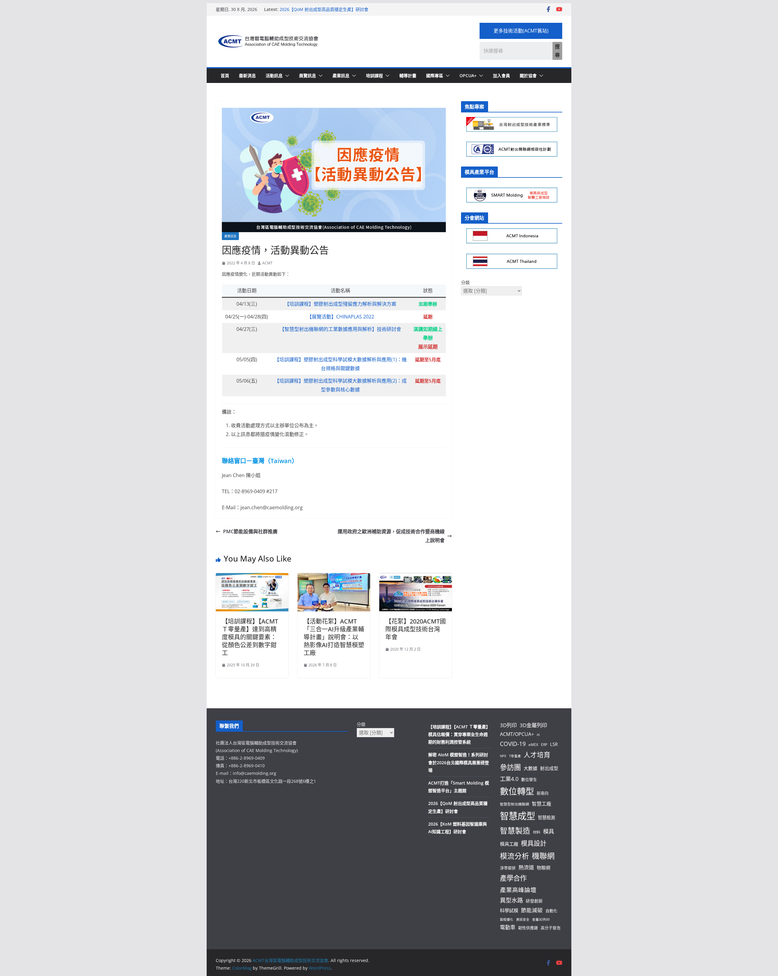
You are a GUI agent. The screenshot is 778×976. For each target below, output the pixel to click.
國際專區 (434, 75)
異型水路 (511, 900)
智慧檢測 (546, 817)
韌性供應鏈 (528, 927)
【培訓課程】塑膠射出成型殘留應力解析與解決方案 (340, 304)
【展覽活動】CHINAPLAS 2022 (340, 316)
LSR (554, 744)
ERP (544, 744)
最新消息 (247, 75)
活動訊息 (274, 75)
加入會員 (501, 75)
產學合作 (513, 878)
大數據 (530, 768)
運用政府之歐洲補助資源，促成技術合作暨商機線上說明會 (391, 536)
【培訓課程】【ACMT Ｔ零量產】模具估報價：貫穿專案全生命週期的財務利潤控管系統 (459, 734)
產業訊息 (340, 75)
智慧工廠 (541, 803)
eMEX (533, 744)
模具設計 (533, 843)
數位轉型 (517, 791)
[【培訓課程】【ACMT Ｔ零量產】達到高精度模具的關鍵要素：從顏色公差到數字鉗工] (252, 577)
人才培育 (537, 754)
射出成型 (549, 768)
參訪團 (510, 767)
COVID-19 (513, 744)
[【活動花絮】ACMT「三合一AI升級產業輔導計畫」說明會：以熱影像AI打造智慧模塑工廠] (334, 577)
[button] (286, 75)
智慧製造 (515, 831)
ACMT (267, 263)
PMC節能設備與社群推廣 (250, 531)
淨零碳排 (508, 868)
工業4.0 (509, 778)
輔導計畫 (407, 75)
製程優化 (506, 919)
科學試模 (509, 910)
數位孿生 (529, 779)
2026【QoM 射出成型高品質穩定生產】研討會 (324, 10)
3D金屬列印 (533, 725)
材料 (536, 832)
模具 (548, 831)
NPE (503, 756)
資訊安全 (522, 919)
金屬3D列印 (541, 919)
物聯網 (543, 867)
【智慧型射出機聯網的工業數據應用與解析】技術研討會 (340, 329)
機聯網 (543, 856)
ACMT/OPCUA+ (517, 734)
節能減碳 (532, 910)
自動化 (551, 910)
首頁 (225, 75)
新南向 (543, 793)
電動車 (507, 927)
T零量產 (515, 756)
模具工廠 (509, 844)
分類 (465, 282)
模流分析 (514, 856)
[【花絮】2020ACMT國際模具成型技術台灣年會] (415, 577)
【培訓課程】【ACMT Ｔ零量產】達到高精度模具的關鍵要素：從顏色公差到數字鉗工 (250, 637)
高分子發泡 (550, 927)
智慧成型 (517, 816)
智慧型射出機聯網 (514, 804)
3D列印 (508, 725)
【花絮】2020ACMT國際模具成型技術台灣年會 (415, 629)
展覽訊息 (307, 75)
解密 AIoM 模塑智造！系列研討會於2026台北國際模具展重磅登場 (458, 762)
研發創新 (534, 901)
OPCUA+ (468, 75)
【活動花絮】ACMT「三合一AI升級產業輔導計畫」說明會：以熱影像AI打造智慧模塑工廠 (334, 637)
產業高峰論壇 (518, 890)
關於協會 (528, 75)
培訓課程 (374, 75)
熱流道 (526, 867)
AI (538, 735)
